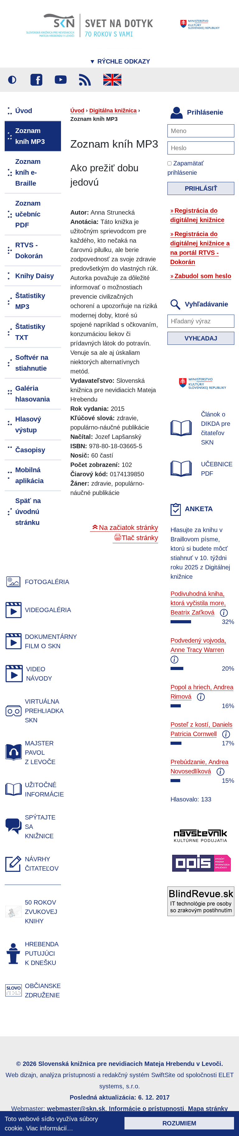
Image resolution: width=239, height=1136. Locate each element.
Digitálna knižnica (113, 110)
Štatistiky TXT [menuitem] (30, 332)
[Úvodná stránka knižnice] (119, 24)
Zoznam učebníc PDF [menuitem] (28, 214)
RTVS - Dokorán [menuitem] (29, 250)
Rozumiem (179, 1123)
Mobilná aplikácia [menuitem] (29, 475)
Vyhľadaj (201, 338)
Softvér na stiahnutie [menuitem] (31, 363)
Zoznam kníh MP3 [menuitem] (30, 136)
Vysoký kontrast (12, 80)
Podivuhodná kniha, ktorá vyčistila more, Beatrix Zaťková (198, 603)
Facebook (36, 80)
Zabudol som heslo (203, 276)
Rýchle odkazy (119, 61)
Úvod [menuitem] (23, 111)
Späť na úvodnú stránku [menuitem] (28, 511)
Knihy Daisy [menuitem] (34, 276)
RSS (85, 80)
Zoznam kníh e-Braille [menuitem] (28, 172)
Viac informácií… (49, 1128)
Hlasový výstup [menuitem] (28, 424)
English (112, 80)
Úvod (77, 110)
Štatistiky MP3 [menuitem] (30, 301)
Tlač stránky (140, 538)
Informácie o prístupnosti (146, 1108)
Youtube (61, 80)
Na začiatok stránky (128, 527)
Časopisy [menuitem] (30, 450)
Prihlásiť (201, 188)
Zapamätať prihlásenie (185, 168)
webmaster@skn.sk (76, 1108)
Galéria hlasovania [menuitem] (32, 393)
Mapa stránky (208, 1108)
